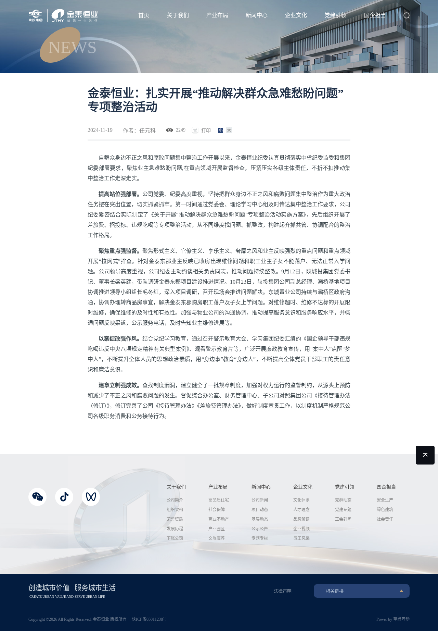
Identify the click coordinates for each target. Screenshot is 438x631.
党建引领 (335, 15)
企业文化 (296, 15)
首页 (143, 15)
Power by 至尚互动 (393, 619)
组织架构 (175, 509)
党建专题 (343, 509)
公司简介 (175, 500)
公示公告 (260, 529)
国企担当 (375, 15)
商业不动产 (218, 519)
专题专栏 (260, 538)
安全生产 (385, 500)
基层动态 (260, 519)
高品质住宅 (218, 500)
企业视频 (301, 529)
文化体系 (301, 500)
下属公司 (175, 538)
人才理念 (301, 509)
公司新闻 (260, 500)
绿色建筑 (385, 509)
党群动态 (343, 500)
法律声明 (283, 591)
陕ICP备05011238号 (149, 619)
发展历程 (175, 529)
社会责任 (385, 519)
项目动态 (260, 509)
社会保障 (216, 509)
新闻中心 (257, 15)
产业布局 (217, 15)
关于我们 (178, 15)
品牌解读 (301, 519)
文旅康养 (216, 538)
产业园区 (216, 529)
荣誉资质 (175, 519)
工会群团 (343, 519)
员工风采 (301, 538)
